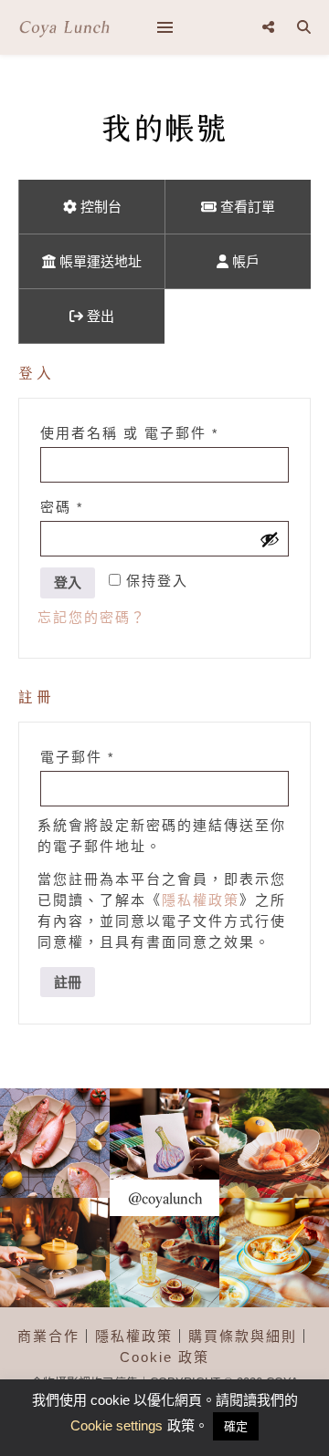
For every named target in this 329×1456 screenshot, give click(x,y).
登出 (98, 316)
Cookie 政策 (164, 1357)
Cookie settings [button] (116, 1425)
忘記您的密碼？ (91, 617)
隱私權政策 (200, 900)
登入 (67, 582)
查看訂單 (246, 206)
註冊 (67, 982)
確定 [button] (236, 1426)
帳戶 (244, 261)
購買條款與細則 (242, 1336)
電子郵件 (92, 756)
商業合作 (48, 1336)
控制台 (99, 206)
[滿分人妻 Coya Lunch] (64, 27)
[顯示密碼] (270, 539)
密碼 (77, 506)
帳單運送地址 (99, 261)
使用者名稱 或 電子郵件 (144, 432)
